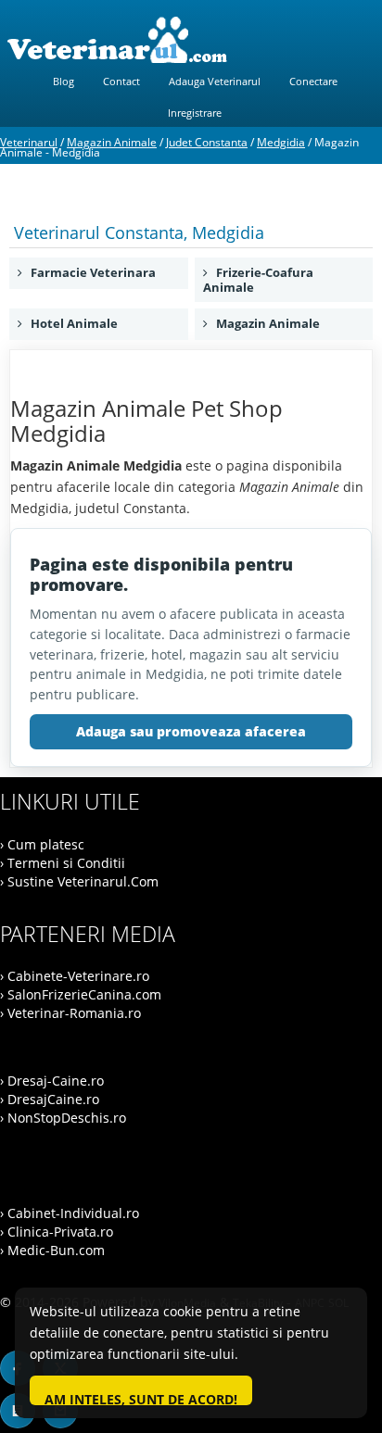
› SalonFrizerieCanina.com (80, 994)
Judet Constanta (207, 142)
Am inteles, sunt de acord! (141, 1397)
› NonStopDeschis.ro (63, 1117)
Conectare (313, 81)
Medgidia (281, 142)
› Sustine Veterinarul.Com (79, 881)
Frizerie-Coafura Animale (258, 279)
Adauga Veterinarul (215, 81)
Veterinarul (28, 142)
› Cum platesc (42, 844)
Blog (63, 81)
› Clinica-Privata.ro (56, 1231)
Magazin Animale (112, 142)
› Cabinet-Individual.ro (69, 1213)
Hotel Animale (70, 323)
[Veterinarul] (191, 40)
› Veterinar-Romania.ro (70, 1013)
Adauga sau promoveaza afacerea (191, 731)
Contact (121, 81)
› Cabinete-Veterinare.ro (74, 976)
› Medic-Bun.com (52, 1250)
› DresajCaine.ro (49, 1099)
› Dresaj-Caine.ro (52, 1080)
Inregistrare (195, 112)
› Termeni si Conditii (62, 863)
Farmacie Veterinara (89, 272)
